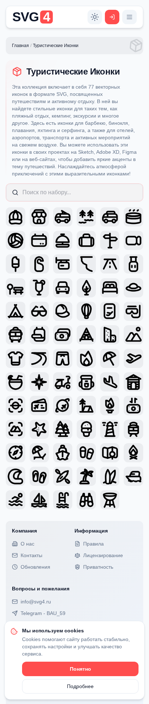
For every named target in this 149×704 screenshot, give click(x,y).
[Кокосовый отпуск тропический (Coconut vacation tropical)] (15, 381)
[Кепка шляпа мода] (15, 216)
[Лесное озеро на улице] (86, 216)
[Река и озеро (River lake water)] (39, 358)
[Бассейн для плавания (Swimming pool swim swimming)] (62, 499)
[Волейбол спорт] (15, 240)
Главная (20, 45)
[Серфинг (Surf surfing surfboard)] (109, 476)
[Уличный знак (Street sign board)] (62, 263)
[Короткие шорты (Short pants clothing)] (62, 358)
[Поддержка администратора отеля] (62, 240)
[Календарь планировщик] (39, 240)
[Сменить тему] (95, 17)
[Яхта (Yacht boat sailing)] (133, 476)
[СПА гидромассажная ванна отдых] (133, 216)
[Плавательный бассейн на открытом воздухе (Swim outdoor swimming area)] (15, 499)
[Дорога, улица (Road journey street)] (109, 263)
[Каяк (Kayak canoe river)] (62, 476)
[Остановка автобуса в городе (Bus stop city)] (15, 287)
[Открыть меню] (129, 17)
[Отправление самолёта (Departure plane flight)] (133, 358)
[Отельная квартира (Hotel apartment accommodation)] (109, 334)
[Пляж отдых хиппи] (39, 452)
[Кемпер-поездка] (62, 216)
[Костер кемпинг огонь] (109, 405)
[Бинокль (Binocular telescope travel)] (86, 499)
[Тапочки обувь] (86, 452)
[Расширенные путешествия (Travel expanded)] (15, 358)
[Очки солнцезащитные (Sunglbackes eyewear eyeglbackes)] (39, 311)
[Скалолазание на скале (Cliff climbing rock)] (86, 263)
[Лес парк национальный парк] (62, 429)
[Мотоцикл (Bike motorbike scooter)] (62, 381)
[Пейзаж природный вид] (15, 429)
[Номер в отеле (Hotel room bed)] (109, 287)
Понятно (80, 669)
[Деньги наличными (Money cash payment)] (62, 334)
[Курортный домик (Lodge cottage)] (133, 381)
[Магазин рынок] (39, 216)
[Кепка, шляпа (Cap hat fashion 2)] (62, 311)
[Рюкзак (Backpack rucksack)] (86, 381)
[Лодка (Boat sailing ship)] (39, 499)
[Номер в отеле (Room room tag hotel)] (39, 263)
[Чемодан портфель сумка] (86, 240)
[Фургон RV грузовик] (109, 216)
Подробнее (80, 686)
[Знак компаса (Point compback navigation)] (39, 381)
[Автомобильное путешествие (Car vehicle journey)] (62, 287)
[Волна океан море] (15, 476)
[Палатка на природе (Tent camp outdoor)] (15, 311)
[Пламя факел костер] (133, 452)
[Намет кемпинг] (86, 405)
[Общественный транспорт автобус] (15, 334)
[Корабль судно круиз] (62, 452)
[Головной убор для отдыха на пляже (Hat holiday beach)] (133, 287)
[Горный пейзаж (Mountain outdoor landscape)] (133, 334)
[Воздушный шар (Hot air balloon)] (86, 311)
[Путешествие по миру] (62, 405)
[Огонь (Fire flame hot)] (86, 358)
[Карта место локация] (109, 452)
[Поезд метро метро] (133, 429)
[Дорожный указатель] (109, 240)
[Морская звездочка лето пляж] (39, 429)
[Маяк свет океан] (109, 429)
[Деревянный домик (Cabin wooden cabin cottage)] (86, 334)
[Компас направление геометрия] (15, 452)
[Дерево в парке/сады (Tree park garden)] (86, 287)
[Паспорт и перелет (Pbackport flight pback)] (109, 311)
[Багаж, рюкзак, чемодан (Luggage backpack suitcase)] (133, 263)
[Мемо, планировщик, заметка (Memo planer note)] (39, 334)
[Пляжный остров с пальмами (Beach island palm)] (86, 476)
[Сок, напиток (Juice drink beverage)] (39, 287)
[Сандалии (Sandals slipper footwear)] (39, 476)
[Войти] (112, 17)
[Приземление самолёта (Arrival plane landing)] (109, 381)
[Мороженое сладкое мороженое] (15, 263)
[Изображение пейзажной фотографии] (15, 405)
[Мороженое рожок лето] (86, 429)
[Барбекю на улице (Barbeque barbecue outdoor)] (109, 499)
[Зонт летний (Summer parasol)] (109, 358)
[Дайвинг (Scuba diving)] (133, 311)
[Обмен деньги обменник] (133, 405)
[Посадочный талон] (39, 405)
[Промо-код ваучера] (133, 240)
